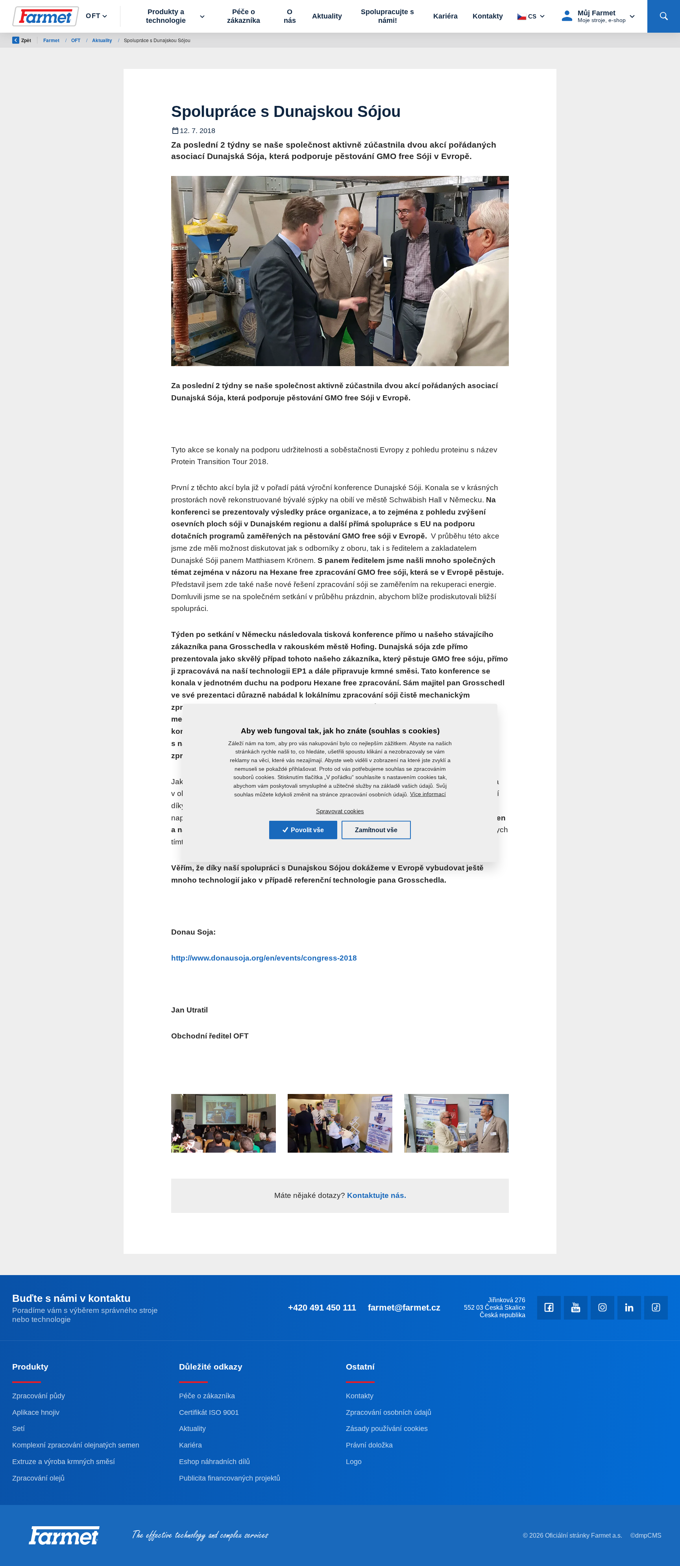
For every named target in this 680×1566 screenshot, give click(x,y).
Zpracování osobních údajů (388, 1412)
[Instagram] (602, 1308)
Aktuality (327, 16)
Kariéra (445, 16)
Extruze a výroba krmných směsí (63, 1462)
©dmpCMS (646, 1535)
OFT (76, 40)
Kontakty (488, 16)
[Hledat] (663, 16)
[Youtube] (576, 1308)
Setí (18, 1429)
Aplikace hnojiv (35, 1412)
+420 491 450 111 (322, 1307)
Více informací (428, 794)
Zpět (26, 40)
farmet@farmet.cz (404, 1307)
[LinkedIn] (629, 1308)
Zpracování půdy (38, 1396)
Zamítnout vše (376, 830)
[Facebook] (549, 1308)
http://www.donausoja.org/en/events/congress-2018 (264, 958)
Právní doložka (369, 1445)
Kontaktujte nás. (375, 1195)
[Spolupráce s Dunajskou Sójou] (340, 271)
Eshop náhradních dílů (214, 1462)
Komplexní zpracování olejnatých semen (75, 1445)
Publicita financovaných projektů (229, 1478)
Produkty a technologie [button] (166, 16)
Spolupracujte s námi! (387, 16)
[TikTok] (656, 1308)
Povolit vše (306, 830)
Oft (93, 16)
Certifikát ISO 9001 (209, 1412)
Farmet (52, 40)
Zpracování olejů (38, 1478)
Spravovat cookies (340, 811)
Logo (354, 1462)
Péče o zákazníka (243, 16)
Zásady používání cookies (387, 1429)
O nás (290, 16)
